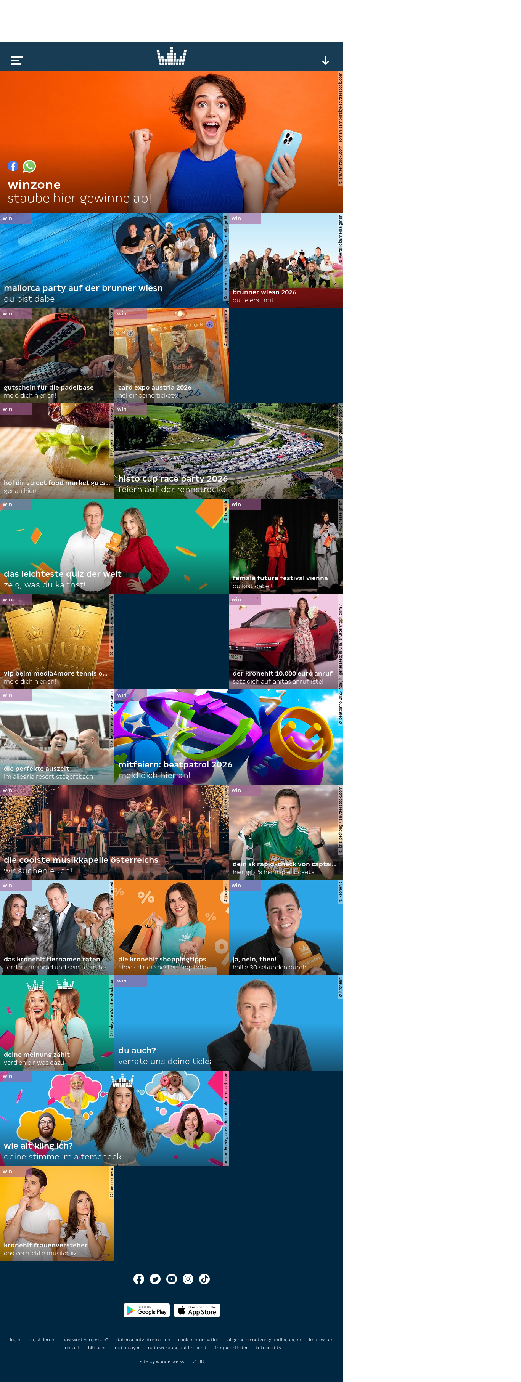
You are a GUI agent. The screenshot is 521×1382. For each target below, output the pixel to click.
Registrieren (41, 1339)
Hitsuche (98, 1347)
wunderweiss (170, 1361)
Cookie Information (199, 1339)
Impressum (321, 1339)
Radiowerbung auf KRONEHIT (178, 1347)
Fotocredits (268, 1347)
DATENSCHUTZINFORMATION (143, 1339)
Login (15, 1339)
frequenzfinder (232, 1347)
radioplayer (128, 1347)
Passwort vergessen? (85, 1339)
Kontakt (71, 1347)
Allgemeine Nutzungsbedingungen (264, 1339)
